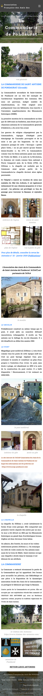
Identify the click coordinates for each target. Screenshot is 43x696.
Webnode (14, 689)
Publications (34, 255)
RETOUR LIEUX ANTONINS (22, 667)
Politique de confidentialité (31, 689)
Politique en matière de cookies (21, 693)
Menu (39, 6)
